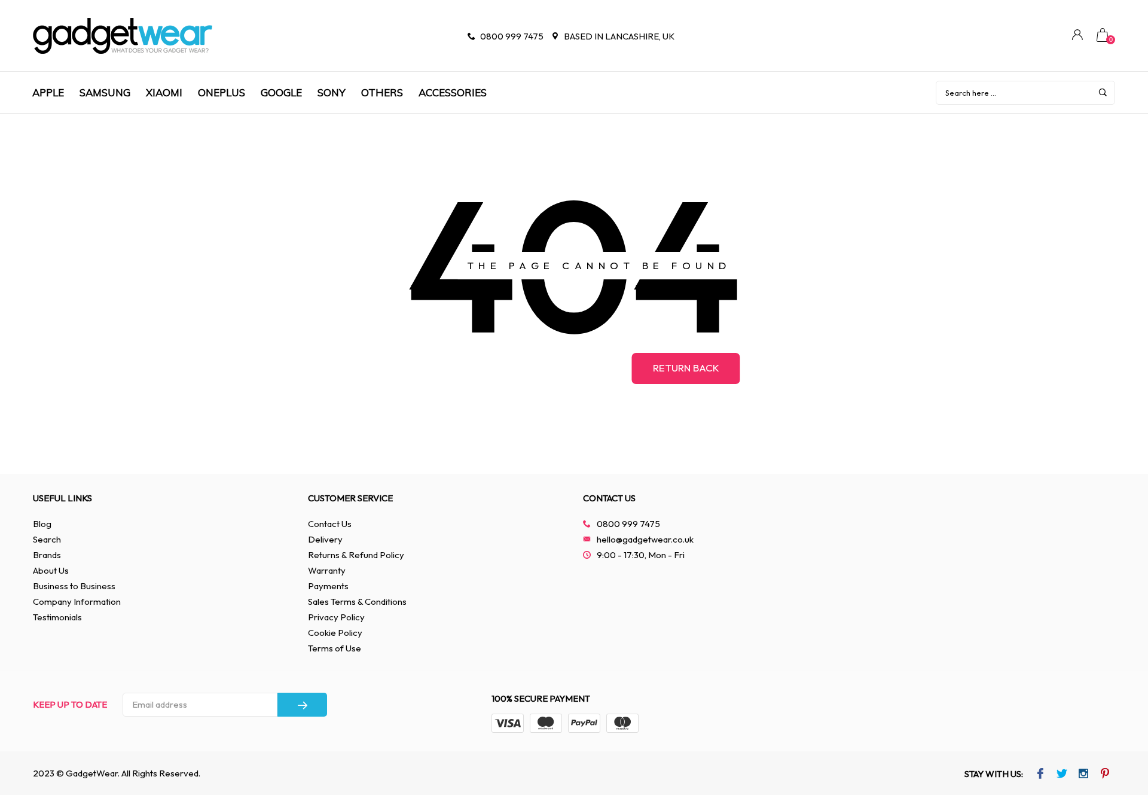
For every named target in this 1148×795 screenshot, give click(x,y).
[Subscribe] (302, 705)
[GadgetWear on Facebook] (1041, 774)
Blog (42, 523)
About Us (51, 570)
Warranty (327, 570)
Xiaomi (164, 92)
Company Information (77, 601)
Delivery (325, 539)
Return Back (686, 367)
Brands (47, 555)
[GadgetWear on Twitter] (1062, 774)
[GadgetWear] (122, 36)
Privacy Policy (336, 617)
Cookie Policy (335, 632)
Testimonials (57, 617)
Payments (328, 586)
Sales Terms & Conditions (357, 601)
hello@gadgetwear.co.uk (645, 539)
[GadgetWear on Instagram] (1084, 774)
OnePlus (221, 92)
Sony (331, 92)
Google (281, 92)
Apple (48, 92)
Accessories (453, 92)
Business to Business (74, 586)
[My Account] (1077, 36)
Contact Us (330, 523)
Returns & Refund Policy (356, 555)
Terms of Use (334, 648)
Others (382, 92)
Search (47, 539)
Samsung (105, 92)
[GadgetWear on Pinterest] (1105, 774)
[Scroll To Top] (1115, 741)
